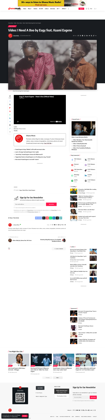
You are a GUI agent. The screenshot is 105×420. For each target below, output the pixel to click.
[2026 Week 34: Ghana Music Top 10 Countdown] (93, 258)
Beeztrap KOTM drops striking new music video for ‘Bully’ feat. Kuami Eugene (40, 369)
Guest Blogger (82, 192)
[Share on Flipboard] (10, 108)
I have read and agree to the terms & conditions (25, 207)
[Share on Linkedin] (87, 36)
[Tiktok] (90, 170)
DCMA (29, 418)
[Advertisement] (52, 15)
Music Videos (12, 26)
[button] (25, 416)
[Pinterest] (59, 225)
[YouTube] (55, 225)
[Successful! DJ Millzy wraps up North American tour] (93, 280)
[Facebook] (52, 225)
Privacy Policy (54, 210)
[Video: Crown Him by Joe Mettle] (83, 128)
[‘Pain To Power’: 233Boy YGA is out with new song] (73, 334)
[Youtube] (76, 170)
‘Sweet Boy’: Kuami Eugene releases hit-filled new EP (29, 154)
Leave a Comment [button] (59, 248)
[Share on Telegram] (89, 36)
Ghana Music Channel (33, 211)
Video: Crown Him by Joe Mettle (80, 137)
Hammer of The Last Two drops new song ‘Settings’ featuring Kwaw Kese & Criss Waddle (87, 319)
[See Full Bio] (52, 143)
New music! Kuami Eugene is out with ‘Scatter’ (27, 159)
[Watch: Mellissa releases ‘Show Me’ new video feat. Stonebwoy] (93, 266)
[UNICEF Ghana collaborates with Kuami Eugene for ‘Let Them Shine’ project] (86, 360)
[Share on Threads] (91, 36)
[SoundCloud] (65, 225)
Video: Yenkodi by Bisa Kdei (80, 143)
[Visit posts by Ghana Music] (10, 225)
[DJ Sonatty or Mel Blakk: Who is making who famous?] (73, 191)
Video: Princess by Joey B (79, 146)
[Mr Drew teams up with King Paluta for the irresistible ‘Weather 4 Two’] (73, 205)
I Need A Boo (25, 190)
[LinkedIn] (63, 225)
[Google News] (79, 410)
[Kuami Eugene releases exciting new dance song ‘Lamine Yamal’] (63, 360)
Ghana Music (16, 35)
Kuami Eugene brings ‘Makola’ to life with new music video (30, 149)
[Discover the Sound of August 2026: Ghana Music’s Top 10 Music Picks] (93, 251)
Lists (72, 253)
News (72, 281)
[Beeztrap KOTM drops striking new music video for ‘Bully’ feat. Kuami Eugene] (41, 360)
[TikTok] (61, 225)
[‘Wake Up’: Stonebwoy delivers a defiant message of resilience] (73, 198)
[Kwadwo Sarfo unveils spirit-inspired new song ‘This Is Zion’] (73, 218)
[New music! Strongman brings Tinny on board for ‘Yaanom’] (73, 313)
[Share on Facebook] (78, 36)
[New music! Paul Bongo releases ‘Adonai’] (73, 328)
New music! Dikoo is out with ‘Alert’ (86, 209)
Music (81, 199)
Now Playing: (39, 392)
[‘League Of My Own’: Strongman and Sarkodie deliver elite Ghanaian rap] (73, 341)
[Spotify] (76, 180)
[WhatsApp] (76, 175)
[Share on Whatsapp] (85, 36)
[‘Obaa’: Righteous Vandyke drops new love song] (93, 273)
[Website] (51, 225)
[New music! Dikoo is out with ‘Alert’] (73, 211)
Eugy (20, 190)
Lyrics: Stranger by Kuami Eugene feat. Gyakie (27, 152)
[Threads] (90, 180)
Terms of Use (15, 416)
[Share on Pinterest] (83, 36)
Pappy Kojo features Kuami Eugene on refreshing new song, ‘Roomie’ (33, 157)
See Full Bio (48, 143)
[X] (90, 159)
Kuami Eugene (32, 190)
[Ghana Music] (14, 9)
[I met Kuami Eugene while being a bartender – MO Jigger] (18, 360)
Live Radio (40, 388)
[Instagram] (57, 225)
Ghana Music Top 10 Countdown (77, 259)
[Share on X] (80, 36)
